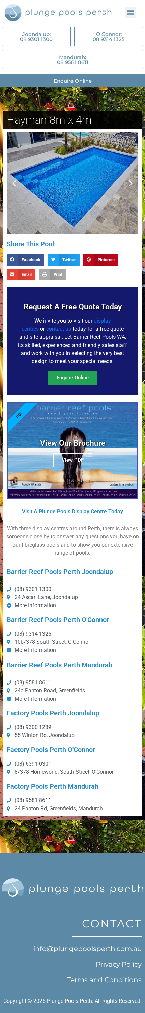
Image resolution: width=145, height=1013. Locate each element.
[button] (130, 12)
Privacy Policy (119, 964)
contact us (58, 329)
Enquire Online (73, 378)
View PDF (73, 460)
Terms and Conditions (104, 980)
